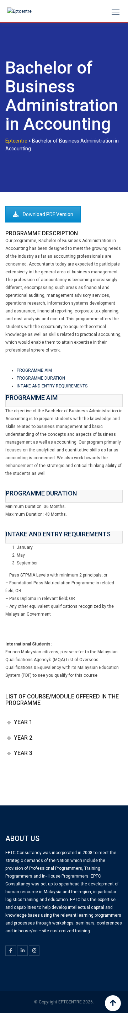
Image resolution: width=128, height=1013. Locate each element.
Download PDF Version (48, 214)
